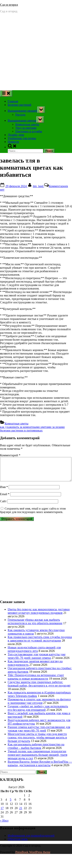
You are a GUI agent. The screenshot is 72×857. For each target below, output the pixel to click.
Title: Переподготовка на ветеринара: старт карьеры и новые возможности (36, 676)
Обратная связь (18, 839)
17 (2, 808)
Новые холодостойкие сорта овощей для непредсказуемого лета (34, 649)
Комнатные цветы (27, 124)
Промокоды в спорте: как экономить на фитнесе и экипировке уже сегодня (39, 701)
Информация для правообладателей (31, 835)
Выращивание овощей (22, 110)
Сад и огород (9, 4)
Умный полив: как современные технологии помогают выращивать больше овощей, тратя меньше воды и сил (37, 755)
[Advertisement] (36, 52)
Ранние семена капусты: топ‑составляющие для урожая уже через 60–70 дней (39, 728)
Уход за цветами (25, 127)
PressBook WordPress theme (32, 852)
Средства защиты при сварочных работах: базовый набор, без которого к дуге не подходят (39, 683)
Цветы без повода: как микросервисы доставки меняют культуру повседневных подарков (39, 611)
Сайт (3, 501)
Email (4, 494)
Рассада (20, 114)
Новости (13, 141)
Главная (13, 101)
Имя (4, 487)
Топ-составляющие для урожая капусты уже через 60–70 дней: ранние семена (36, 656)
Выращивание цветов (22, 120)
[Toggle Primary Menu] (6, 93)
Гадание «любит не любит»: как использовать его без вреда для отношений (38, 708)
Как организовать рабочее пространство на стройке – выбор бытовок (36, 746)
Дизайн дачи (16, 134)
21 (20, 808)
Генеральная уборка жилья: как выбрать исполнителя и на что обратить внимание (35, 621)
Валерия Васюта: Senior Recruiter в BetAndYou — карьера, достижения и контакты (40, 763)
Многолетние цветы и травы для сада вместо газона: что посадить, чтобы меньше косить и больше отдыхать (37, 737)
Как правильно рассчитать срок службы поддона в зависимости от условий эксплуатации (40, 638)
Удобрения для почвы (22, 138)
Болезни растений (19, 104)
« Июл (4, 820)
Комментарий (10, 455)
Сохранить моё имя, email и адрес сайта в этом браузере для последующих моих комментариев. (33, 510)
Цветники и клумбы (28, 131)
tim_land (38, 186)
